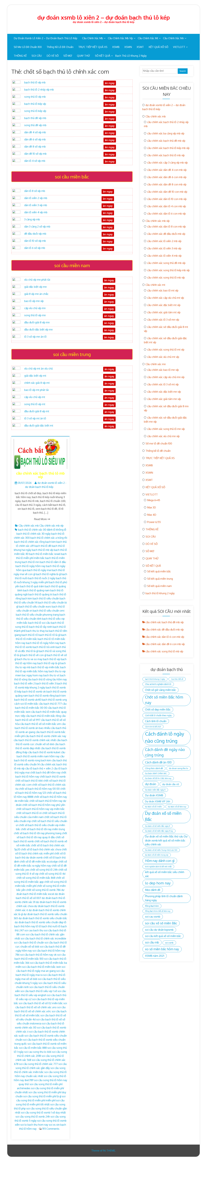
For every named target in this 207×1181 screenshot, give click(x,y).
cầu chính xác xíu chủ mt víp (163, 356)
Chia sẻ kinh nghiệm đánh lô (158, 684)
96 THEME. (109, 1150)
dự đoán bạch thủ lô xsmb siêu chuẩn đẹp (39, 922)
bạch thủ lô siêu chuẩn (46, 598)
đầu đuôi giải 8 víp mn (37, 322)
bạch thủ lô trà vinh (44, 647)
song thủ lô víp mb (35, 96)
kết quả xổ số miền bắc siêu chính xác (164, 874)
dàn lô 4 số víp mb (34, 160)
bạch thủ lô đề (42, 545)
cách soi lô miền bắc (26, 703)
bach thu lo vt (51, 675)
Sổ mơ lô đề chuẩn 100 (28, 47)
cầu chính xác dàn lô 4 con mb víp (166, 206)
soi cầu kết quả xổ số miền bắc (163, 936)
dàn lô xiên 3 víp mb (35, 205)
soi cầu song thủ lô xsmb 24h (33, 1116)
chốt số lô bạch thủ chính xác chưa (41, 849)
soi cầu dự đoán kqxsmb (159, 929)
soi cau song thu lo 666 (37, 1051)
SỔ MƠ (67, 55)
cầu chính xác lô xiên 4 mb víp (164, 255)
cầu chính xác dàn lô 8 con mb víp (166, 226)
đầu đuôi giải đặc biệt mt (38, 425)
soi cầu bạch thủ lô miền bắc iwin (41, 966)
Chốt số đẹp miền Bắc (158, 709)
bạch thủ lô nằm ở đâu (53, 562)
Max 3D (151, 507)
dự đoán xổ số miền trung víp (156, 855)
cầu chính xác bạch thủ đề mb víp (166, 140)
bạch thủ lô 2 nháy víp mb (39, 89)
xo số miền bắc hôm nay (162, 949)
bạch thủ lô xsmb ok (34, 691)
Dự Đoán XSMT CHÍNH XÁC (156, 773)
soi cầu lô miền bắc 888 (33, 1047)
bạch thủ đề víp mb (35, 118)
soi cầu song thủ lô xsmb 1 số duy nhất (43, 1112)
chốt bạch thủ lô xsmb (53, 776)
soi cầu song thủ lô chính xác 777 (38, 1064)
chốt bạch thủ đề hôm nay (45, 772)
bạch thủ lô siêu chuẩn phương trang (37, 614)
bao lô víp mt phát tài (36, 390)
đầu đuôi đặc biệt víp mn (38, 329)
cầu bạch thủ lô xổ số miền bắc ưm (40, 724)
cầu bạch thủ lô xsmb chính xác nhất (35, 740)
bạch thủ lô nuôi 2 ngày (41, 578)
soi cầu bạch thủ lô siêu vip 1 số (39, 991)
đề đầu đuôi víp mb (35, 233)
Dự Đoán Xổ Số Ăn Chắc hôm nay (158, 778)
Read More (40, 519)
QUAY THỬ (83, 55)
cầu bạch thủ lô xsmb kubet (44, 752)
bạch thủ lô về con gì (34, 655)
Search (183, 71)
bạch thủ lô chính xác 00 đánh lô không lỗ (42, 529)
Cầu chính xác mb (92, 38)
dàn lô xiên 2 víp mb (35, 198)
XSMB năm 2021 (154, 955)
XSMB (116, 47)
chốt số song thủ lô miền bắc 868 (35, 877)
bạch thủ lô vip (51, 659)
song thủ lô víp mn (35, 315)
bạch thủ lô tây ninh (40, 626)
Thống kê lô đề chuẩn (60, 47)
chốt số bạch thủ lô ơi (29, 813)
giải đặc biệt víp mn (35, 286)
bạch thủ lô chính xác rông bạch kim (35, 541)
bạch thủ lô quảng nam (36, 590)
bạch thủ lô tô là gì (49, 634)
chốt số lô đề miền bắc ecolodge (39, 861)
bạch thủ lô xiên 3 (45, 683)
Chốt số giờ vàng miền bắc (160, 690)
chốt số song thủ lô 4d (52, 873)
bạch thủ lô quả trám (32, 586)
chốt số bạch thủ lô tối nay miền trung (43, 829)
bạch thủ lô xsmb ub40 (27, 699)
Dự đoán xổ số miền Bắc (163, 816)
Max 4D (151, 514)
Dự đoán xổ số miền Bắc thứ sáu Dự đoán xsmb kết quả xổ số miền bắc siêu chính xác (166, 840)
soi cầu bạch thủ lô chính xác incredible (43, 938)
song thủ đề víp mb (35, 125)
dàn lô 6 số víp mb (34, 248)
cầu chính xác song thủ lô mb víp (166, 277)
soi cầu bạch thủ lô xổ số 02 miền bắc (41, 1003)
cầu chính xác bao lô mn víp (163, 369)
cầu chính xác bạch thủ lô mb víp (40, 475)
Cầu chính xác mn (173, 38)
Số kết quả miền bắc (159, 571)
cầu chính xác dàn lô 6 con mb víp (166, 213)
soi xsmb (169, 942)
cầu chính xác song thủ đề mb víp (166, 263)
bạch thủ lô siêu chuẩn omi (48, 610)
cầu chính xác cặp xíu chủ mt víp (165, 297)
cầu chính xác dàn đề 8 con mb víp (166, 184)
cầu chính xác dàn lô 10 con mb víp (167, 199)
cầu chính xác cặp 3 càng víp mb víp (167, 162)
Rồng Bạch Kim (152, 906)
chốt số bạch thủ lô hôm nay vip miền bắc (40, 809)
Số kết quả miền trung (160, 578)
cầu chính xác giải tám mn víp (164, 399)
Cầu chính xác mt (148, 38)
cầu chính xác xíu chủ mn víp (163, 436)
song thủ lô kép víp (35, 111)
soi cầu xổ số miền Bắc (161, 923)
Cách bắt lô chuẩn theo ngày (158, 715)
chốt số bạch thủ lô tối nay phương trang (37, 833)
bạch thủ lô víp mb (35, 82)
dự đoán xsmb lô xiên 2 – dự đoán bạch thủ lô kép (103, 17)
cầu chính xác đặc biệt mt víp (163, 305)
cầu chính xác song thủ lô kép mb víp (168, 270)
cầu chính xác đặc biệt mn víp (164, 391)
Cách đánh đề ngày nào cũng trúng (165, 752)
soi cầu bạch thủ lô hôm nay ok (38, 954)
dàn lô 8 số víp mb (34, 191)
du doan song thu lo (178, 768)
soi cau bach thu (33, 930)
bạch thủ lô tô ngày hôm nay (42, 643)
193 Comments (50, 1128)
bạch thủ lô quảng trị (40, 594)
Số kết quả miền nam (159, 586)
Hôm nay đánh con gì (159, 861)
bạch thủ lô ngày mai (39, 570)
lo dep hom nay (158, 883)
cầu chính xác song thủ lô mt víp (165, 349)
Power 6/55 (154, 522)
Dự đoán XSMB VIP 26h (157, 801)
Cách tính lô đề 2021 (153, 727)
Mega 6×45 (153, 500)
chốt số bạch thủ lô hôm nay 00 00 (39, 788)
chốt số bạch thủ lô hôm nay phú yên (43, 804)
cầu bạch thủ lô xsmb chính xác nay (45, 736)
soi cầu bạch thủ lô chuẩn (29, 942)
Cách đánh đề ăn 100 (158, 762)
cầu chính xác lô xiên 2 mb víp (164, 241)
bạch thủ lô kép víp (35, 103)
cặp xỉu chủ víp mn (35, 308)
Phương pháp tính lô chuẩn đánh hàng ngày (164, 898)
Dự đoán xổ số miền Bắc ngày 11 (157, 826)
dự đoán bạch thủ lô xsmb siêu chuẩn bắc (43, 918)
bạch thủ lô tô (30, 634)
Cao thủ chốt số (177, 679)
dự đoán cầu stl (170, 784)
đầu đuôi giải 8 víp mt (36, 411)
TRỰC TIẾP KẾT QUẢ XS (92, 47)
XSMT (140, 47)
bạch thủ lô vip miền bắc (45, 667)
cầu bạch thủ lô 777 (50, 703)
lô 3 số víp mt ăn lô (35, 418)
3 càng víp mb (32, 219)
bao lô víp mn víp (34, 301)
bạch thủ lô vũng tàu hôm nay (49, 679)
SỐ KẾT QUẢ (102, 55)
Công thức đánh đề (154, 768)
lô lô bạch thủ (44, 926)
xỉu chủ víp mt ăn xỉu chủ (38, 368)
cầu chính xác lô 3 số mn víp (163, 319)
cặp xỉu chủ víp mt (34, 397)
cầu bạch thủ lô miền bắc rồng (43, 715)
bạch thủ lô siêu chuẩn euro (35, 606)
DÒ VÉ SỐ (53, 55)
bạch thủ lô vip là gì (48, 663)
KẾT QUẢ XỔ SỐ (158, 47)
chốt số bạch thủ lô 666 (29, 780)
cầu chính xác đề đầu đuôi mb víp (166, 233)
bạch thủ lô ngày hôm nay (30, 566)
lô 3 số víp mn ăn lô (35, 336)
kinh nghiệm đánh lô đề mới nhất (158, 866)
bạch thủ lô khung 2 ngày (131, 55)
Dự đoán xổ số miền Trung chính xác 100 (161, 850)
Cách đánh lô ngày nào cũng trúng (164, 737)
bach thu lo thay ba (37, 630)
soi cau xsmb (152, 916)
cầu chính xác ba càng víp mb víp (165, 133)
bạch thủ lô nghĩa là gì (48, 574)
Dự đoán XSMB (154, 795)
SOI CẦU (37, 55)
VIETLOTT (179, 47)
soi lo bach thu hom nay (34, 1124)
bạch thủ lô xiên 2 (24, 683)
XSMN (128, 47)
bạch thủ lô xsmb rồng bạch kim (47, 695)
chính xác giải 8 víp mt (37, 382)
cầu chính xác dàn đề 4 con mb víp (167, 169)
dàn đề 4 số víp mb (35, 132)
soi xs (52, 1124)
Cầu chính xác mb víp (120, 38)
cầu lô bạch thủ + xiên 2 (39, 768)
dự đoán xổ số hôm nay (177, 807)
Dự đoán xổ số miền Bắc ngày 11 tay (159, 831)
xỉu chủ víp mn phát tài (37, 279)
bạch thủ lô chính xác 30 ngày (33, 533)
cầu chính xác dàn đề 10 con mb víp (167, 191)
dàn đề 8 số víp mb (35, 146)
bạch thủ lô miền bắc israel (44, 554)
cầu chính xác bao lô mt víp (162, 290)
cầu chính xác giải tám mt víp (163, 312)
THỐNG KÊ (20, 55)
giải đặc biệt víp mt (35, 375)
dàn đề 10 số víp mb (35, 153)
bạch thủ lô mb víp (42, 549)
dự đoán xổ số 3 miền (153, 807)
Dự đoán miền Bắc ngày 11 (155, 790)
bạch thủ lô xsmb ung (54, 699)
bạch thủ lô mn (30, 562)
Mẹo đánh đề (152, 889)
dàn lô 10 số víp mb (35, 240)
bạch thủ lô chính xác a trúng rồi (48, 537)
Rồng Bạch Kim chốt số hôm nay (157, 911)
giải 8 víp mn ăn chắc (36, 293)
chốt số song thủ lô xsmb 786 (43, 889)
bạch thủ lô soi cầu (39, 622)
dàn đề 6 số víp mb (35, 139)
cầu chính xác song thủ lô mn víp (166, 429)
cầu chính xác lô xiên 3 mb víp (164, 248)
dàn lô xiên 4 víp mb (35, 212)
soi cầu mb (152, 942)
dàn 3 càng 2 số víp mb (37, 226)
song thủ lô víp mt (34, 404)
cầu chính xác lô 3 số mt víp (163, 384)
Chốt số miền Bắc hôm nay (164, 700)
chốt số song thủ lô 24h (44, 869)
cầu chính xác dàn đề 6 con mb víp (166, 177)
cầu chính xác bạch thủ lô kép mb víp (168, 148)
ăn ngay (109, 419)
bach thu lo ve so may (29, 659)
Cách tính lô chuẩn (155, 721)
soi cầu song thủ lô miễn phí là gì (42, 1096)
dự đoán (150, 784)
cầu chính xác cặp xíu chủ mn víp (166, 377)
